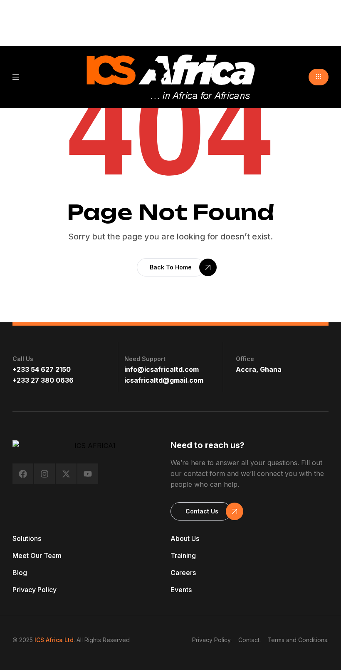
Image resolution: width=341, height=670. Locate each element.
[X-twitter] (66, 473)
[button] (319, 77)
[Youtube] (87, 473)
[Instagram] (44, 473)
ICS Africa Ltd (54, 639)
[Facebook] (22, 473)
